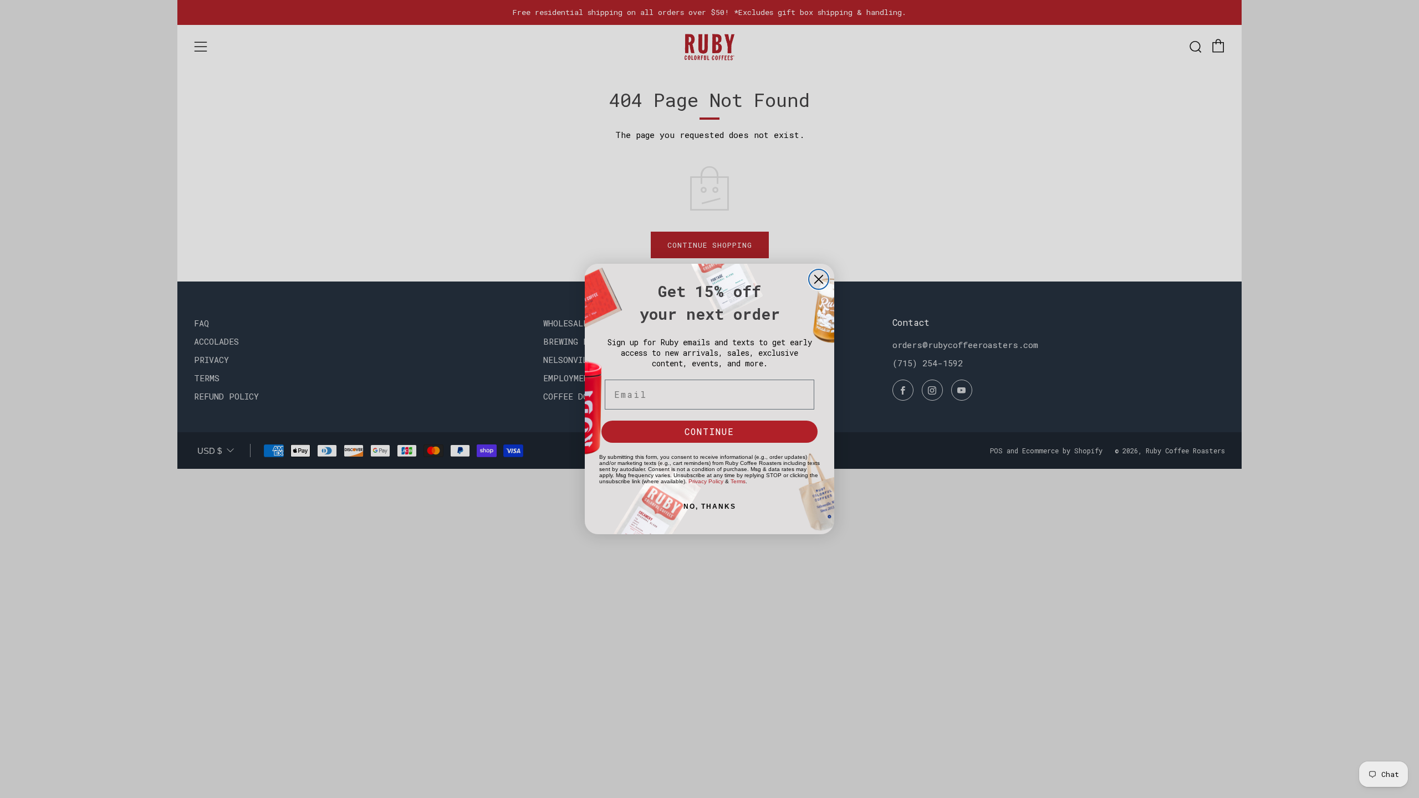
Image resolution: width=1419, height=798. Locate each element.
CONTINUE (709, 431)
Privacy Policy (705, 481)
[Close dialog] (819, 279)
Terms (738, 481)
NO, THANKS (709, 506)
